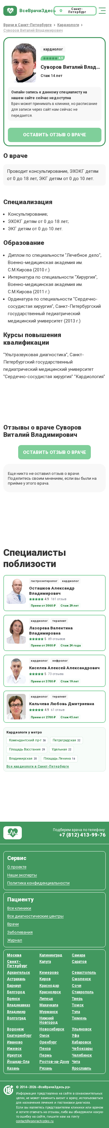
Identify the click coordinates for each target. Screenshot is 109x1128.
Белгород (16, 992)
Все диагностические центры (35, 916)
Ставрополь (83, 992)
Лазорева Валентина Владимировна (51, 630)
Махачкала (48, 1005)
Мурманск (48, 1012)
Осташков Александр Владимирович (51, 590)
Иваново (15, 1042)
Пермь (45, 1055)
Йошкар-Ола (18, 1062)
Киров (45, 979)
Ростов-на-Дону (54, 1062)
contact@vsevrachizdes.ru (35, 1121)
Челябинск (82, 1055)
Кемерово (49, 972)
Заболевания (20, 932)
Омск (44, 1035)
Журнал (14, 940)
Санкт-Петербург (17, 963)
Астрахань (16, 979)
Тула (76, 1012)
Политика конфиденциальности (38, 883)
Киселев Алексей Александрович (64, 667)
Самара (78, 955)
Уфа (75, 1035)
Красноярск (50, 992)
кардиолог (53, 49)
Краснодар (49, 986)
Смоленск (81, 979)
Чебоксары (82, 1048)
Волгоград (16, 1018)
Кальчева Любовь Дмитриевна (61, 703)
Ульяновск (81, 1029)
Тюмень (79, 1018)
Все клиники (19, 908)
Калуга (45, 961)
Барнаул (14, 986)
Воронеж (15, 1029)
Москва (14, 955)
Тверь (77, 999)
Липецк (46, 999)
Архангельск (18, 972)
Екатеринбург (19, 1035)
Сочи (76, 986)
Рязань (45, 1068)
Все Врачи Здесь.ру (12, 832)
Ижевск (14, 1048)
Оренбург (48, 1042)
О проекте (16, 867)
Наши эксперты (22, 875)
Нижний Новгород (48, 1020)
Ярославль (81, 1068)
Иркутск (14, 1055)
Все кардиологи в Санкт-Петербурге (37, 766)
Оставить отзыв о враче (54, 135)
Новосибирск (51, 1029)
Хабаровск (81, 1042)
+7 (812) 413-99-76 (82, 835)
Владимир (16, 1012)
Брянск (13, 999)
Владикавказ (18, 1005)
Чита (76, 1062)
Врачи (13, 924)
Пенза (45, 1048)
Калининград (50, 955)
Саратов (79, 961)
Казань (13, 1068)
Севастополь (84, 972)
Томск (78, 1005)
